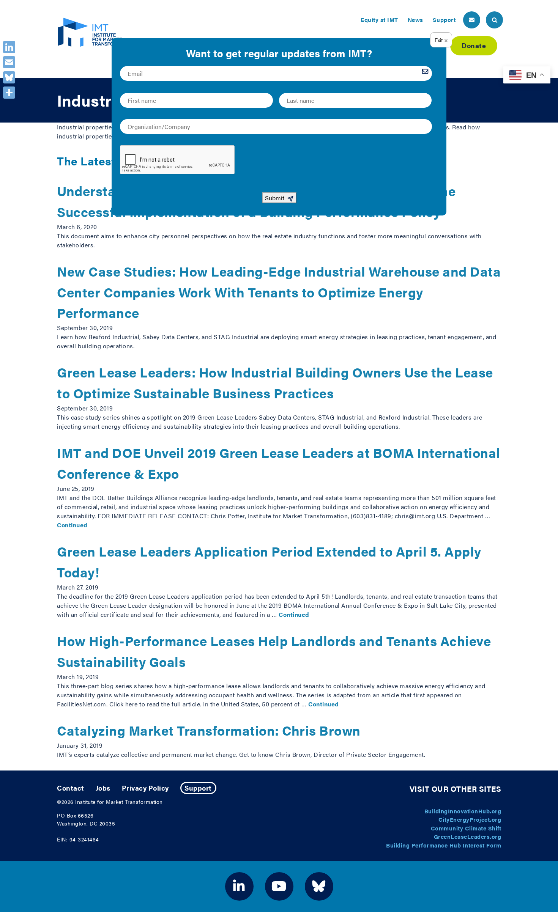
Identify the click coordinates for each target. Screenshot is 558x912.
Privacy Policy (145, 787)
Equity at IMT (379, 20)
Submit (274, 197)
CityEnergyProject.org (469, 819)
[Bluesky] (9, 77)
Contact (70, 787)
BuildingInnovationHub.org (462, 811)
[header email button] (471, 19)
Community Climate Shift (466, 828)
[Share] (9, 92)
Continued (72, 524)
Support (444, 20)
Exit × (441, 40)
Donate (474, 45)
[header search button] (494, 19)
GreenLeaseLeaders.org (467, 836)
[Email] (9, 62)
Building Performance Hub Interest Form (443, 845)
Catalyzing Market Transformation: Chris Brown (209, 730)
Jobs (103, 787)
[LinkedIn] (9, 47)
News (415, 20)
